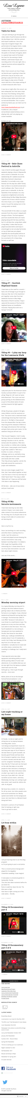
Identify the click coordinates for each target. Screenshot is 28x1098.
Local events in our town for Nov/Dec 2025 (12, 1019)
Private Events (5, 998)
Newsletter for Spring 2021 (8, 1056)
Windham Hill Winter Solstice (9, 996)
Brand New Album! (6, 1016)
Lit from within (8, 822)
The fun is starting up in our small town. (12, 1045)
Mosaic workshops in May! (8, 1053)
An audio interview (6, 1059)
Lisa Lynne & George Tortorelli (9, 995)
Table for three (8, 31)
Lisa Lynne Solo (5, 987)
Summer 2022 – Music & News (9, 1039)
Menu (15, 16)
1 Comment (4, 593)
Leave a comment (6, 154)
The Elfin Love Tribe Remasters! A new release (13, 1022)
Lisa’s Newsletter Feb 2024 (8, 1025)
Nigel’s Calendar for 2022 (8, 1048)
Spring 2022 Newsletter (7, 1042)
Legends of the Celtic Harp (8, 991)
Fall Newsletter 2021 (6, 1051)
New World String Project (8, 989)
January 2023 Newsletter (8, 1036)
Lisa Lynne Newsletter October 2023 (11, 1033)
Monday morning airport (13, 602)
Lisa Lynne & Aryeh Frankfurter (9, 993)
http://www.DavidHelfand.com (10, 107)
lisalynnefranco (12, 22)
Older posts (14, 981)
